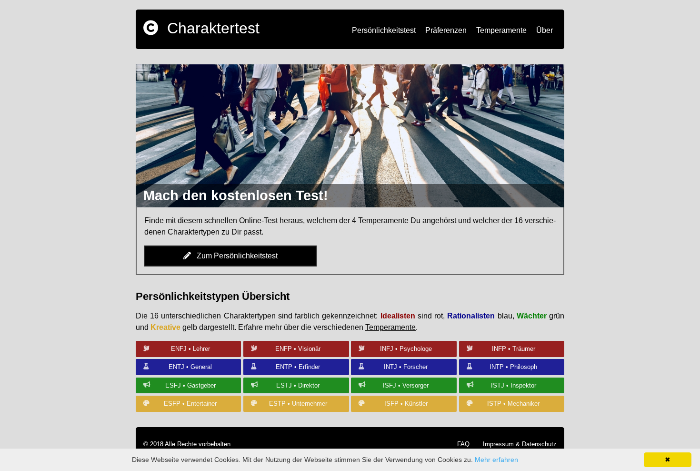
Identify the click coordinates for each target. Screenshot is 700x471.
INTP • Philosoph (511, 366)
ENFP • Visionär (295, 348)
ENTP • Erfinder (296, 366)
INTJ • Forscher (404, 366)
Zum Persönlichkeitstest (234, 256)
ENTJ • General (188, 366)
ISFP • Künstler (404, 403)
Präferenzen (446, 30)
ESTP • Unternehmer (296, 403)
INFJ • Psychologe (404, 348)
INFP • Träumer (511, 348)
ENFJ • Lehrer (188, 348)
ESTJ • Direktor (296, 385)
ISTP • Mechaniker (511, 403)
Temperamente (501, 30)
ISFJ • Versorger (404, 385)
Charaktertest (209, 28)
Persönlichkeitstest (384, 30)
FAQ (463, 444)
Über (544, 30)
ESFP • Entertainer (188, 403)
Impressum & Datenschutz (520, 444)
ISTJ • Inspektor (511, 385)
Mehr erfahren (496, 459)
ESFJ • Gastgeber (188, 385)
